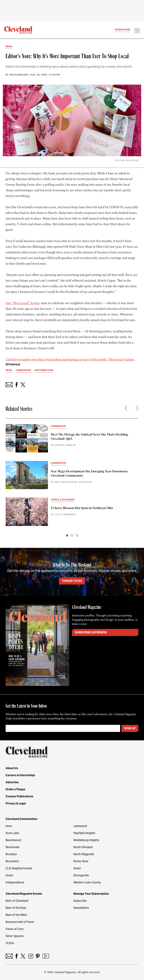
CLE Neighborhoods (19, 868)
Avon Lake (12, 833)
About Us (12, 768)
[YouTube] (45, 956)
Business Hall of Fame (20, 922)
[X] (23, 956)
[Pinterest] (38, 956)
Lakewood (80, 826)
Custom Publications (19, 796)
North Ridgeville (83, 854)
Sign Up (130, 728)
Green (9, 875)
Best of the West (16, 915)
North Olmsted (83, 847)
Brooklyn (11, 854)
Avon (9, 826)
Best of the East (16, 908)
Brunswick (12, 861)
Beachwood (13, 840)
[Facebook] (16, 956)
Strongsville (81, 875)
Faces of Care (15, 929)
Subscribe (122, 29)
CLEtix (10, 943)
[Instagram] (30, 956)
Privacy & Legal (16, 803)
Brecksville (12, 847)
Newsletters (81, 908)
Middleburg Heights (86, 840)
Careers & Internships (20, 775)
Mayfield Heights (84, 833)
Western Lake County (87, 882)
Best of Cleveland (17, 901)
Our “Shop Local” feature (23, 303)
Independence (15, 882)
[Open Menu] (137, 31)
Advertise (12, 782)
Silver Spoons (15, 936)
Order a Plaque (15, 789)
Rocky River (81, 861)
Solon (77, 868)
